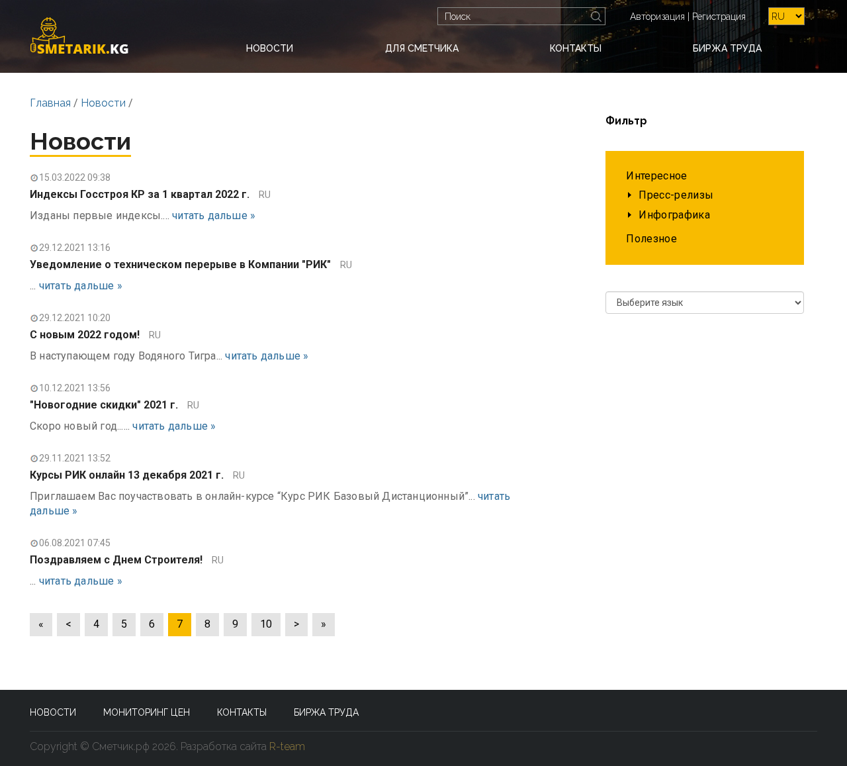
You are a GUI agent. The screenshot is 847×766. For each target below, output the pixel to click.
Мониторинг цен (146, 712)
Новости (269, 48)
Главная (50, 103)
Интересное (657, 175)
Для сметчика (422, 48)
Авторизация (657, 16)
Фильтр (626, 121)
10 (266, 624)
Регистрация (719, 16)
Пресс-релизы (676, 195)
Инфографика (674, 215)
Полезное (651, 238)
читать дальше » (213, 215)
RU (265, 194)
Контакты (576, 48)
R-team (287, 746)
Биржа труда (727, 48)
